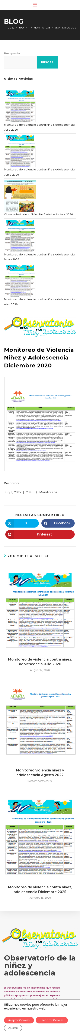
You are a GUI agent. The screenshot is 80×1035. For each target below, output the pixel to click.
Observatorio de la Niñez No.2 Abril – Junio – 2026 (38, 214)
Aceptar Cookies (19, 1020)
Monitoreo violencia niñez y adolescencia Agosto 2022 (40, 772)
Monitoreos (48, 492)
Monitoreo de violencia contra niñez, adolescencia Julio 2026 (40, 661)
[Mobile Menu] (35, 5)
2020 (30, 492)
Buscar (47, 62)
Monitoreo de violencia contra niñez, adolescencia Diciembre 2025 (40, 889)
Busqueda (12, 53)
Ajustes (13, 1028)
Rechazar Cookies (52, 1020)
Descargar (11, 483)
